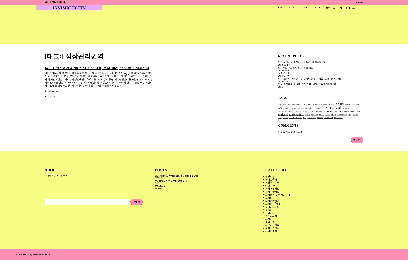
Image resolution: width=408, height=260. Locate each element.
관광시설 (270, 176)
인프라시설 (271, 216)
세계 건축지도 (347, 7)
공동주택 (340, 104)
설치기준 (314, 115)
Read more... (52, 91)
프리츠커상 (328, 118)
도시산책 (270, 197)
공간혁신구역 (316, 104)
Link (279, 7)
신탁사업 (327, 115)
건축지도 (330, 7)
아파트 (333, 115)
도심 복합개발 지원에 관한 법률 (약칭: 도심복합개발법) (307, 84)
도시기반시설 (272, 191)
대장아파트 (271, 185)
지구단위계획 (295, 117)
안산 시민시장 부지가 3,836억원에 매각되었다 (302, 62)
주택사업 (270, 222)
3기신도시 (282, 104)
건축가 (308, 104)
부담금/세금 (271, 206)
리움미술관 (318, 111)
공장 (280, 108)
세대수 (321, 115)
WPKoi (47, 255)
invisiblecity (69, 7)
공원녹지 (348, 104)
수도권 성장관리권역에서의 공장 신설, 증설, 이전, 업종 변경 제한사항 (97, 68)
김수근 (311, 108)
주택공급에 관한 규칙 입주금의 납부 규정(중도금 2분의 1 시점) (310, 78)
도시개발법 (318, 108)
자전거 (268, 219)
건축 (303, 104)
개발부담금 (296, 104)
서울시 (307, 115)
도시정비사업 (272, 200)
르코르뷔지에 (308, 111)
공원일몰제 (356, 104)
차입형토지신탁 (311, 118)
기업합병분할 (304, 108)
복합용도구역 (333, 111)
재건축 (285, 118)
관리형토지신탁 (296, 108)
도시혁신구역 (297, 111)
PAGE (291, 7)
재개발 (280, 118)
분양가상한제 (349, 111)
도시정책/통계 (272, 203)
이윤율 (349, 115)
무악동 (326, 111)
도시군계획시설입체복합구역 (285, 111)
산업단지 (283, 114)
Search (357, 140)
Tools (303, 7)
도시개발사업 (331, 108)
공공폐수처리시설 (327, 104)
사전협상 (358, 111)
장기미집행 (355, 115)
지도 (304, 118)
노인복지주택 (272, 182)
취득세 (320, 117)
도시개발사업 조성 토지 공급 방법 (295, 67)
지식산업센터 (272, 228)
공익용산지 (284, 73)
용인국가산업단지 (342, 115)
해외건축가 (338, 118)
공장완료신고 (286, 108)
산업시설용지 (296, 114)
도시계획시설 (345, 108)
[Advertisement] (196, 28)
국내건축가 (271, 179)
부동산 (340, 111)
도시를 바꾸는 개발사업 (277, 194)
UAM (289, 104)
